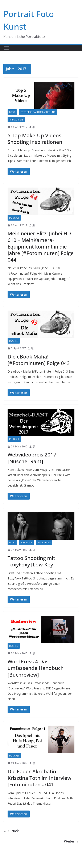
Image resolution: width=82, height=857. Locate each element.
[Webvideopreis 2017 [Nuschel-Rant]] (41, 422)
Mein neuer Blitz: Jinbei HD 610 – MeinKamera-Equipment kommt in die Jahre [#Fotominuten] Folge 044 (41, 246)
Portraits (26, 542)
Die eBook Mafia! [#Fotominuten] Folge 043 (39, 359)
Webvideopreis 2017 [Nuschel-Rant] (32, 457)
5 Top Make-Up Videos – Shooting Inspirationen (36, 138)
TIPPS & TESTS (16, 119)
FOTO (12, 112)
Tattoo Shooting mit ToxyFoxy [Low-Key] (31, 561)
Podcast (14, 217)
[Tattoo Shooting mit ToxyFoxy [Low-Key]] (41, 526)
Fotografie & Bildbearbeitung (38, 112)
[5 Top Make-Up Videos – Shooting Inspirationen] (41, 95)
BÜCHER (13, 340)
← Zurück (11, 831)
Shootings (43, 542)
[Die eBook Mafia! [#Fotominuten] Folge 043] (41, 324)
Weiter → (71, 841)
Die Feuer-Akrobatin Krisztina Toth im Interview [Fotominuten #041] (39, 778)
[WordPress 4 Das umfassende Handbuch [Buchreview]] (41, 629)
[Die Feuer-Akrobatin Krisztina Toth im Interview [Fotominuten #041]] (41, 739)
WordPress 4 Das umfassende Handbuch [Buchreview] (36, 668)
